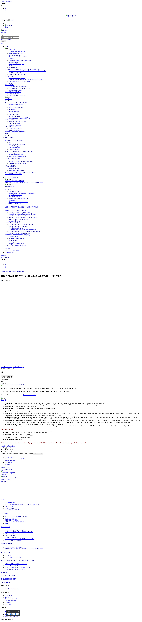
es (5, 12)
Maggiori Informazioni (8, 446)
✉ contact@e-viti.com (11, 616)
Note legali (8, 597)
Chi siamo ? (8, 595)
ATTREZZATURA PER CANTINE (16, 102)
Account (3, 256)
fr (5, 10)
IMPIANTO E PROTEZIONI (14, 141)
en (5, 8)
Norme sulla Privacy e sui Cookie (15, 459)
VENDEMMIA (9, 85)
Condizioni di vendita (11, 599)
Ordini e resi (8, 462)
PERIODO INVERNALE (13, 92)
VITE (6, 46)
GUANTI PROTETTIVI (12, 223)
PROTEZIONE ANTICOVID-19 (15, 245)
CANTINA (8, 99)
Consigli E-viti (9, 252)
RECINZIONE (9, 186)
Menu (2, 43)
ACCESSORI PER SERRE (13, 174)
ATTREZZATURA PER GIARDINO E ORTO (19, 172)
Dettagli (3, 400)
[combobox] (10, 37)
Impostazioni (5, 257)
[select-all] (38, 454)
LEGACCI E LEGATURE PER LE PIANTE (19, 151)
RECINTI (8, 189)
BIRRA (7, 134)
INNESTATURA (10, 165)
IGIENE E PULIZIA (11, 127)
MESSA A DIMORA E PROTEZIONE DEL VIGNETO (22, 69)
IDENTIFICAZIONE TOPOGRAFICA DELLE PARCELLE (24, 182)
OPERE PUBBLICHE (12, 177)
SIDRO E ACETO (10, 167)
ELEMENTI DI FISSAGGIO (14, 203)
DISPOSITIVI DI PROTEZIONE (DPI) (17, 235)
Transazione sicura (10, 601)
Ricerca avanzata (6, 39)
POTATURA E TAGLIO (12, 158)
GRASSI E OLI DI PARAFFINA (15, 132)
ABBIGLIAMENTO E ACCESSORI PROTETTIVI (21, 207)
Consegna (8, 604)
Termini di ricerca (10, 457)
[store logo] (10, 20)
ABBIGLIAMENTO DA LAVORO (16, 210)
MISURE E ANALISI (11, 120)
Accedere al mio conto (11, 589)
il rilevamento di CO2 (29, 395)
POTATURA (9, 76)
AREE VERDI (9, 137)
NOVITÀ (8, 249)
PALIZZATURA (10, 50)
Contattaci (8, 464)
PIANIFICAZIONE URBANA (14, 181)
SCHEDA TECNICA (19, 385)
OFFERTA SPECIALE (12, 250)
